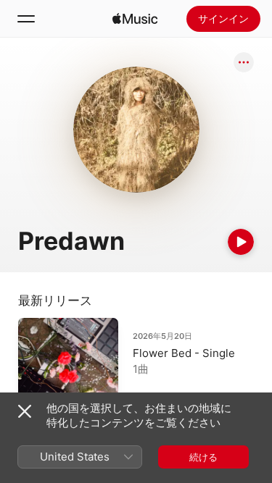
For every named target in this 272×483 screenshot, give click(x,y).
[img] (134, 18)
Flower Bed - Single (184, 353)
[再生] (241, 242)
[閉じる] (24, 411)
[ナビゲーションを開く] (26, 19)
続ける (203, 457)
